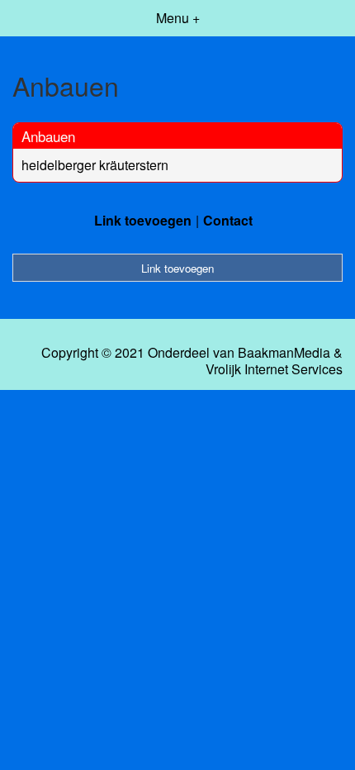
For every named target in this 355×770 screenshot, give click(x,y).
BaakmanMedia (284, 353)
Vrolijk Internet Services (274, 369)
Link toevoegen (143, 220)
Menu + (178, 17)
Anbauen (48, 136)
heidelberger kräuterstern (94, 164)
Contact (228, 220)
